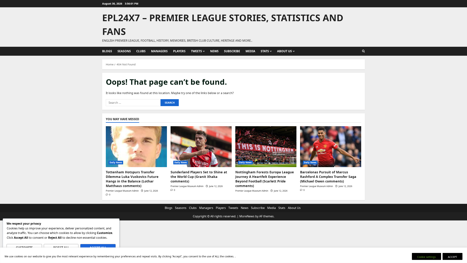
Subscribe (232, 51)
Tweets (196, 51)
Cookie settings (426, 257)
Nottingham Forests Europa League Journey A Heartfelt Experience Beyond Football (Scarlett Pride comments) (264, 179)
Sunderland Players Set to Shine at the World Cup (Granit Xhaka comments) (199, 176)
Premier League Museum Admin (122, 190)
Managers (159, 51)
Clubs (141, 51)
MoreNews (246, 216)
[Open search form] (363, 51)
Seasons (124, 51)
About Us (284, 51)
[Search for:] (133, 102)
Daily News (116, 162)
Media (250, 51)
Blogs (107, 51)
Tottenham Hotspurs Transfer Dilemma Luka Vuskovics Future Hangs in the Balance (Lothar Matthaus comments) (132, 179)
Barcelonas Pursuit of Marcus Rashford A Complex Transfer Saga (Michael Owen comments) (328, 176)
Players (179, 51)
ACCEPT (452, 257)
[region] (233, 255)
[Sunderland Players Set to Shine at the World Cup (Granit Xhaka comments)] (201, 146)
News (214, 51)
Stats (265, 51)
